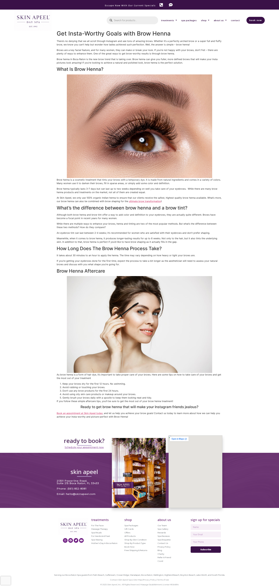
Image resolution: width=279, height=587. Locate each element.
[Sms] (170, 4)
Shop (203, 20)
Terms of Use (163, 580)
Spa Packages (189, 20)
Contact (235, 20)
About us (219, 20)
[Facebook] (70, 540)
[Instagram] (65, 540)
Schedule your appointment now (84, 447)
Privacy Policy (149, 580)
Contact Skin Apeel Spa (121, 580)
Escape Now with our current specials (130, 5)
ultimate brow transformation (145, 201)
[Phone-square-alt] (161, 4)
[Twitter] (76, 540)
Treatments (167, 20)
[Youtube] (81, 540)
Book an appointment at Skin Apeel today (80, 413)
